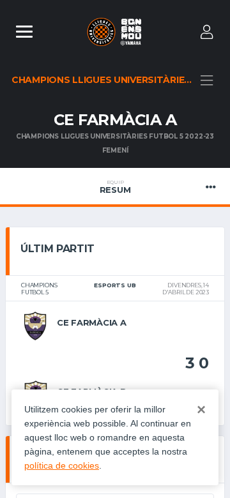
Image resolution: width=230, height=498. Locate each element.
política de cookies (61, 465)
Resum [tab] (115, 187)
